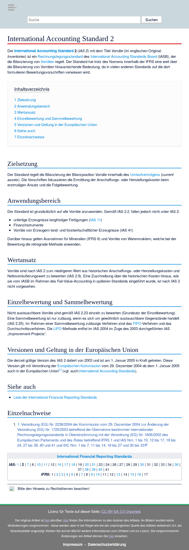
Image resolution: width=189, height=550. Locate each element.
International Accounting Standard (44, 50)
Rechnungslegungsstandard (60, 56)
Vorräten (47, 61)
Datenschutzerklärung (107, 544)
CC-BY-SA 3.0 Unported (120, 511)
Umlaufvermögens (145, 174)
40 (100, 469)
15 (132, 474)
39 (93, 469)
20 (87, 464)
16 (59, 464)
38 (87, 469)
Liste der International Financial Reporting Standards (55, 397)
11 (45, 464)
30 (142, 464)
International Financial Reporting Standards (94, 456)
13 (118, 474)
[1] (60, 370)
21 (94, 464)
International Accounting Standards (107, 370)
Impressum (73, 544)
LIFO (57, 328)
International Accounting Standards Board (124, 56)
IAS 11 (95, 219)
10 (39, 464)
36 (176, 464)
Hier (66, 520)
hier (47, 520)
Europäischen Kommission (79, 365)
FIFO (137, 323)
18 (73, 464)
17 (66, 464)
